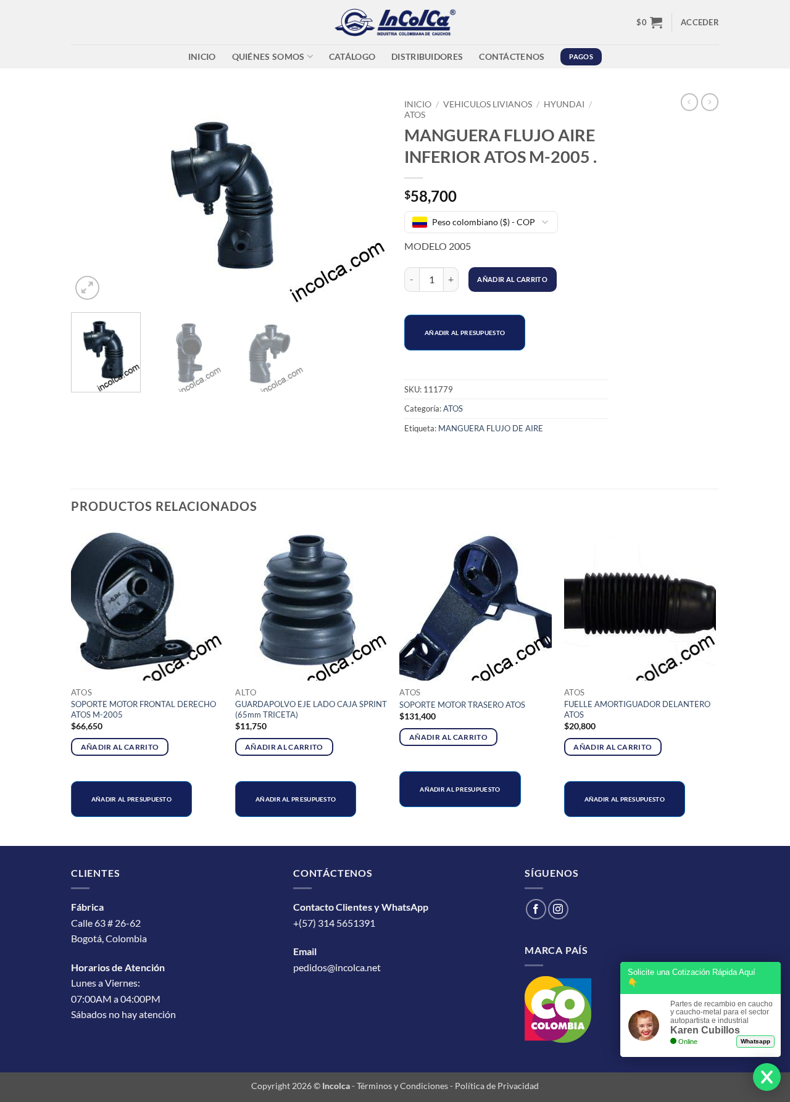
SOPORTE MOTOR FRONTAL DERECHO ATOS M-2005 (143, 709)
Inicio (202, 56)
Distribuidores (427, 56)
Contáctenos (511, 56)
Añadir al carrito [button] (120, 747)
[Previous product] (709, 101)
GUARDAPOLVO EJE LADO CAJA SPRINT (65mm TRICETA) (311, 709)
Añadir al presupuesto (465, 332)
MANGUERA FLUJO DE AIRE (490, 428)
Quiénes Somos (268, 56)
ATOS (414, 115)
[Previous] (92, 198)
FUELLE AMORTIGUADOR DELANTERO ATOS (637, 709)
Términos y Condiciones (402, 1085)
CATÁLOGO (352, 56)
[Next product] (689, 101)
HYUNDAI (564, 104)
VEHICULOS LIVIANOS (487, 104)
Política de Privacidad (497, 1085)
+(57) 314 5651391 (334, 923)
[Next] (364, 198)
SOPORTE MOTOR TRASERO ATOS (462, 705)
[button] (649, 22)
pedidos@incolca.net (337, 967)
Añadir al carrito (512, 279)
